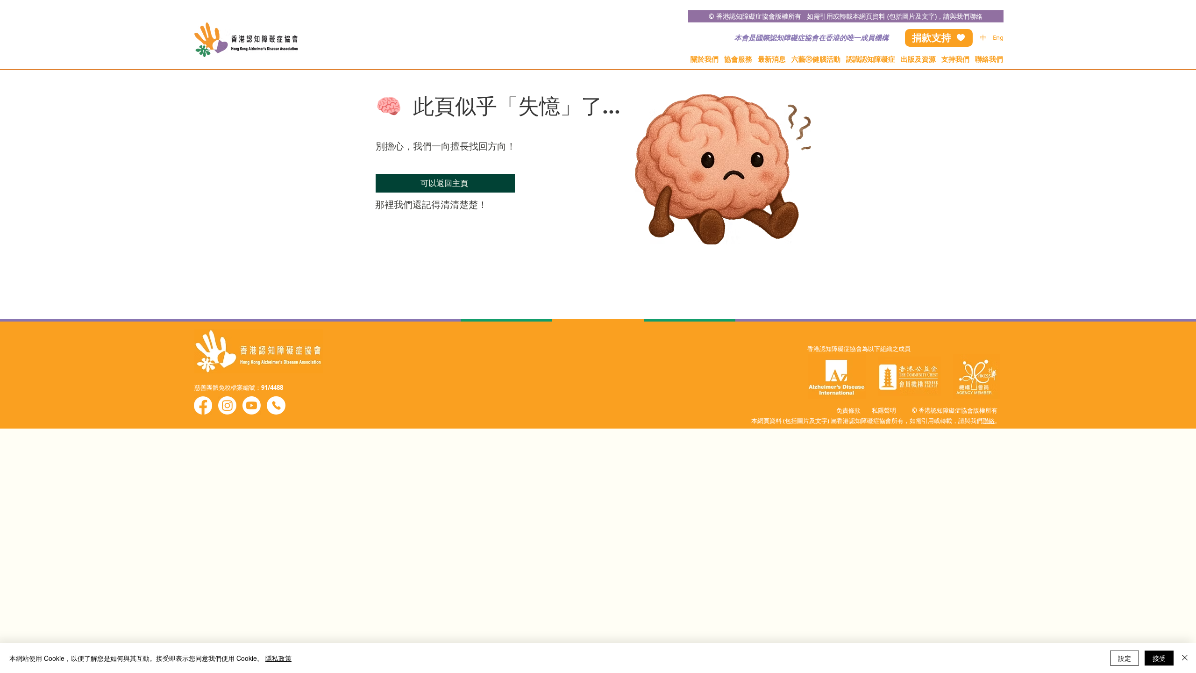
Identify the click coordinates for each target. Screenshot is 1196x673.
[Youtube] (251, 405)
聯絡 (988, 420)
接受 (1159, 658)
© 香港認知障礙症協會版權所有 (758, 16)
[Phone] (276, 405)
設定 (1124, 658)
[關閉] (1184, 658)
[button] (704, 59)
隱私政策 (278, 658)
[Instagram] (227, 405)
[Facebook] (203, 405)
